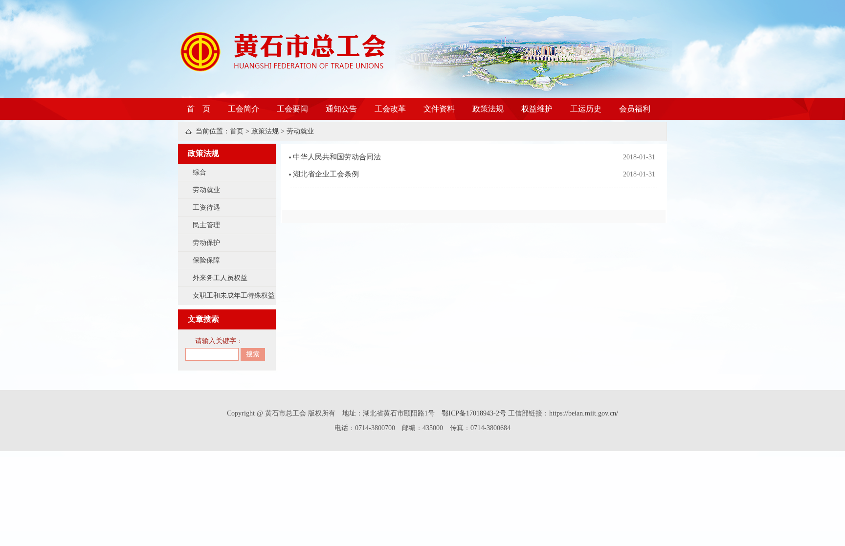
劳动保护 (206, 242)
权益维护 (537, 109)
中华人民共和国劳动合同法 (337, 157)
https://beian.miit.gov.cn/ (583, 413)
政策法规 (488, 109)
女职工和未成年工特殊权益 (234, 295)
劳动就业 (300, 131)
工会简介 (243, 109)
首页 (237, 131)
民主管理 (206, 225)
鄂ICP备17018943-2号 (475, 413)
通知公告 (341, 109)
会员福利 (634, 109)
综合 (199, 172)
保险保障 (206, 260)
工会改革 (390, 109)
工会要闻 (292, 109)
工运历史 (585, 109)
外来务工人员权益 (220, 278)
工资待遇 (206, 207)
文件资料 (439, 109)
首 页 (198, 109)
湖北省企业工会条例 (326, 174)
